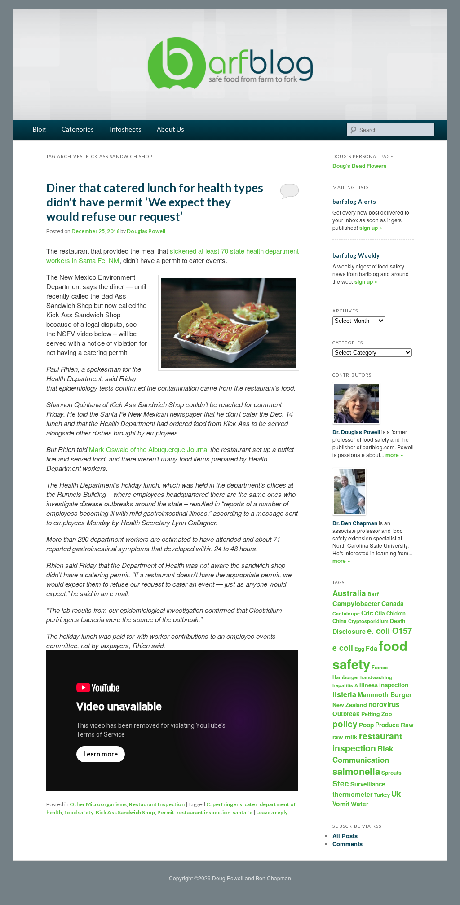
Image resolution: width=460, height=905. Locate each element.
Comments (347, 843)
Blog (39, 129)
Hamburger (345, 677)
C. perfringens (224, 804)
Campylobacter (356, 603)
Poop (366, 724)
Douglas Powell (146, 231)
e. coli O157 (389, 630)
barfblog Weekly (356, 255)
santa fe (242, 812)
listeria (344, 694)
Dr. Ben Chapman (354, 523)
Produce (387, 724)
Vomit (340, 803)
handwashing (376, 677)
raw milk (345, 737)
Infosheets (126, 129)
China (339, 621)
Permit (165, 812)
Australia (349, 593)
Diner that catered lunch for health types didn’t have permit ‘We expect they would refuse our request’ (154, 202)
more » (394, 455)
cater (250, 804)
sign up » (370, 228)
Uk (396, 793)
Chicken (396, 613)
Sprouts (391, 773)
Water (359, 804)
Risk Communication (362, 753)
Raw (407, 724)
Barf (373, 594)
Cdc (367, 612)
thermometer (352, 794)
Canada (392, 603)
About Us (170, 129)
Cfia (380, 613)
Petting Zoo (376, 714)
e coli (342, 647)
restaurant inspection (203, 812)
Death (397, 621)
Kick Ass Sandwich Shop (125, 812)
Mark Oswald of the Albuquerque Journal (148, 449)
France (380, 667)
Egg (359, 649)
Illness (368, 685)
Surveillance (367, 784)
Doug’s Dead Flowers (359, 166)
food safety (78, 812)
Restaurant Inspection (157, 804)
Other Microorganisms (98, 804)
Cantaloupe (346, 613)
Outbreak (346, 713)
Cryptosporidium (368, 621)
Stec (340, 783)
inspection (393, 685)
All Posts (345, 835)
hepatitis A (345, 685)
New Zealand (349, 705)
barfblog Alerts (354, 201)
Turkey (382, 794)
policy (345, 724)
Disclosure (349, 631)
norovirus (384, 704)
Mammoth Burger (385, 694)
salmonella (356, 771)
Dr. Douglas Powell (356, 432)
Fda (371, 648)
